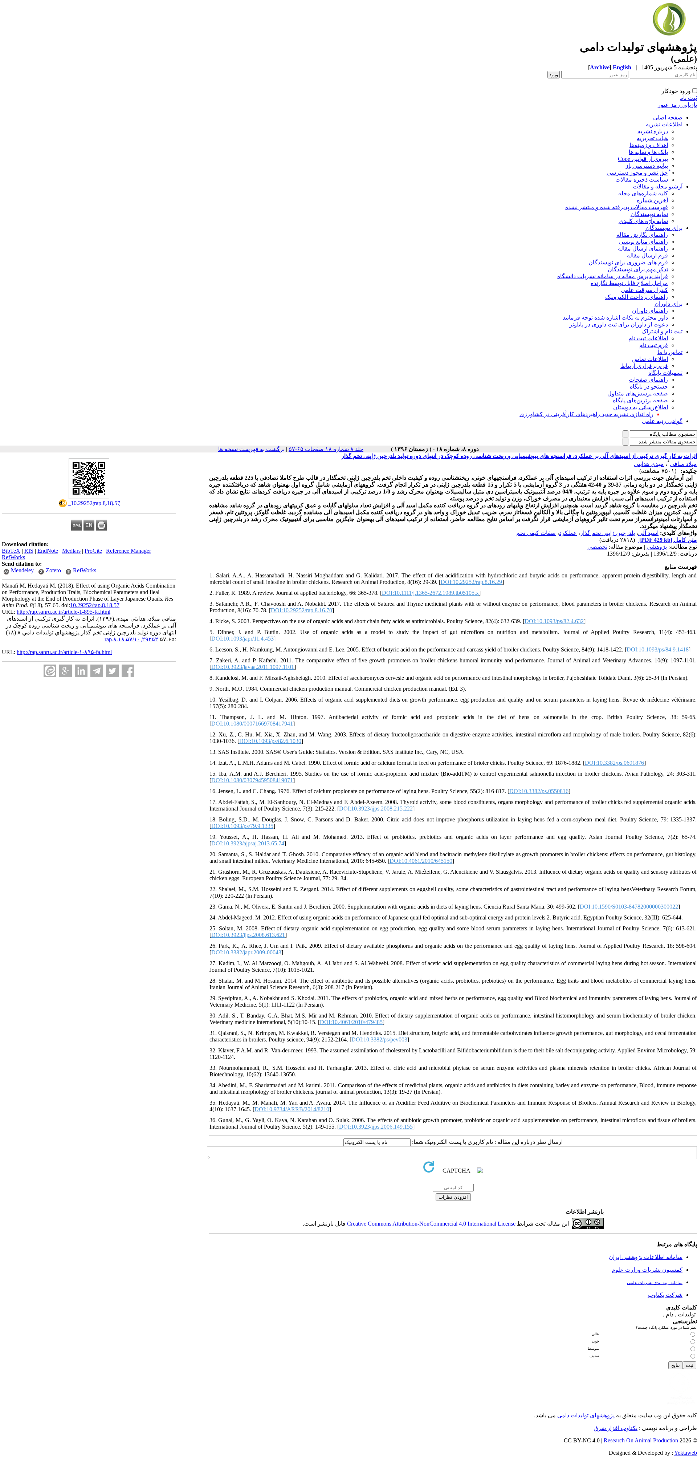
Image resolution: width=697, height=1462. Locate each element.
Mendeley (22, 570)
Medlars (71, 551)
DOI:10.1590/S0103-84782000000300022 (629, 906)
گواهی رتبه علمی (662, 421)
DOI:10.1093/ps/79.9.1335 (242, 826)
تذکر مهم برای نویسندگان (638, 269)
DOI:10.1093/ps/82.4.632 (554, 621)
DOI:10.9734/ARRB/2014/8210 (291, 1109)
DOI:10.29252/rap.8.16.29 (471, 582)
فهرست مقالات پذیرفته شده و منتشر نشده (616, 207)
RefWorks (13, 557)
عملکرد (568, 533)
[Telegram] (96, 671)
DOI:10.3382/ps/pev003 (379, 1039)
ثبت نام (688, 98)
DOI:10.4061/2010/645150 (421, 861)
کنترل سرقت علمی (644, 290)
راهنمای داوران (650, 311)
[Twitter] (112, 671)
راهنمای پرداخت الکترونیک (636, 297)
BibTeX (11, 551)
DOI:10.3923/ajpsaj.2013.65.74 (247, 843)
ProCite (93, 551)
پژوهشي (657, 547)
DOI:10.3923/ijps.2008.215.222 (376, 808)
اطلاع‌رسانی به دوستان (640, 407)
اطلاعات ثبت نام (648, 338)
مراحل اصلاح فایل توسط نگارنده (629, 283)
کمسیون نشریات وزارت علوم (647, 1270)
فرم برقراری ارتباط (644, 366)
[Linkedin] (81, 671)
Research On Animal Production (641, 1440)
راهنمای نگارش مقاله (642, 235)
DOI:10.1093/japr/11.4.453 (242, 638)
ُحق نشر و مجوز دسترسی (637, 173)
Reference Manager (128, 551)
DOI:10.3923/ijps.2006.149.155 (376, 1127)
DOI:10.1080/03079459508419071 (252, 780)
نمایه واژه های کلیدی (643, 221)
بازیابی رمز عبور (677, 105)
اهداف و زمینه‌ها (648, 145)
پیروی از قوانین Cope (643, 159)
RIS (28, 551)
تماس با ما (669, 352)
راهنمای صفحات (648, 380)
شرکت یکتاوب (665, 1295)
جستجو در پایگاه (649, 386)
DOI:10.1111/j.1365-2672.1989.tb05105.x (430, 593)
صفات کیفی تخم (536, 533)
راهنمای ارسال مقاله (643, 248)
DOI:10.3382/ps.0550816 (538, 791)
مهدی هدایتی (649, 464)
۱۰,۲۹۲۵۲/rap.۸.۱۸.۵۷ (131, 639)
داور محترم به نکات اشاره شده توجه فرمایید (615, 317)
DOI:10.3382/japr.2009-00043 (246, 952)
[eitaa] (50, 671)
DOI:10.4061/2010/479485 (351, 1022)
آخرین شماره (652, 200)
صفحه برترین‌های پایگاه (640, 400)
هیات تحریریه (652, 138)
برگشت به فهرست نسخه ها (251, 449)
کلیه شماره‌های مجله (643, 193)
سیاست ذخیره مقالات (641, 179)
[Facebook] (128, 671)
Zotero (53, 570)
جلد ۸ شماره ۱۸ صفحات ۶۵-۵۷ (326, 449)
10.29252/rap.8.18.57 (94, 605)
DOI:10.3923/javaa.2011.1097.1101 (252, 667)
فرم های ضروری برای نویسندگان (628, 262)
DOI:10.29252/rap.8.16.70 (301, 610)
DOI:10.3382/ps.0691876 (614, 763)
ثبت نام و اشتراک (661, 331)
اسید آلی (648, 533)
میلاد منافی (683, 464)
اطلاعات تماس (650, 359)
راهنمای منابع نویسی (643, 242)
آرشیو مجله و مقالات (657, 186)
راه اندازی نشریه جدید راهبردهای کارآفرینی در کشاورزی (586, 414)
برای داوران (668, 304)
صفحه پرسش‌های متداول (637, 393)
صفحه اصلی (667, 117)
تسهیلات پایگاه (665, 373)
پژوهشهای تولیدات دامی (586, 1415)
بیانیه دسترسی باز (646, 166)
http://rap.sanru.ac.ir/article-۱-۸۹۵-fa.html (64, 652)
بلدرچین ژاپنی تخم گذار (607, 533)
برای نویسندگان (663, 228)
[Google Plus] (65, 671)
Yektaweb (685, 1453)
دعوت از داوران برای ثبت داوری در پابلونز (618, 324)
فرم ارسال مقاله (647, 255)
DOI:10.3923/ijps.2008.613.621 (248, 935)
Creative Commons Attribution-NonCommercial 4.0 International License (431, 1224)
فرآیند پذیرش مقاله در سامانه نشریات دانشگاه (612, 276)
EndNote (47, 551)
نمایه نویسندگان (649, 214)
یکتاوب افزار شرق (615, 1428)
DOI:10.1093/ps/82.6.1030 (270, 741)
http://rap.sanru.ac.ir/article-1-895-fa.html (63, 612)
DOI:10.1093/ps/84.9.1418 (658, 649)
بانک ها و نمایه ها (648, 152)
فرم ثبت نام (653, 345)
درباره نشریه (652, 131)
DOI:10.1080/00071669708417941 (252, 723)
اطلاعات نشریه (664, 124)
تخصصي (597, 547)
